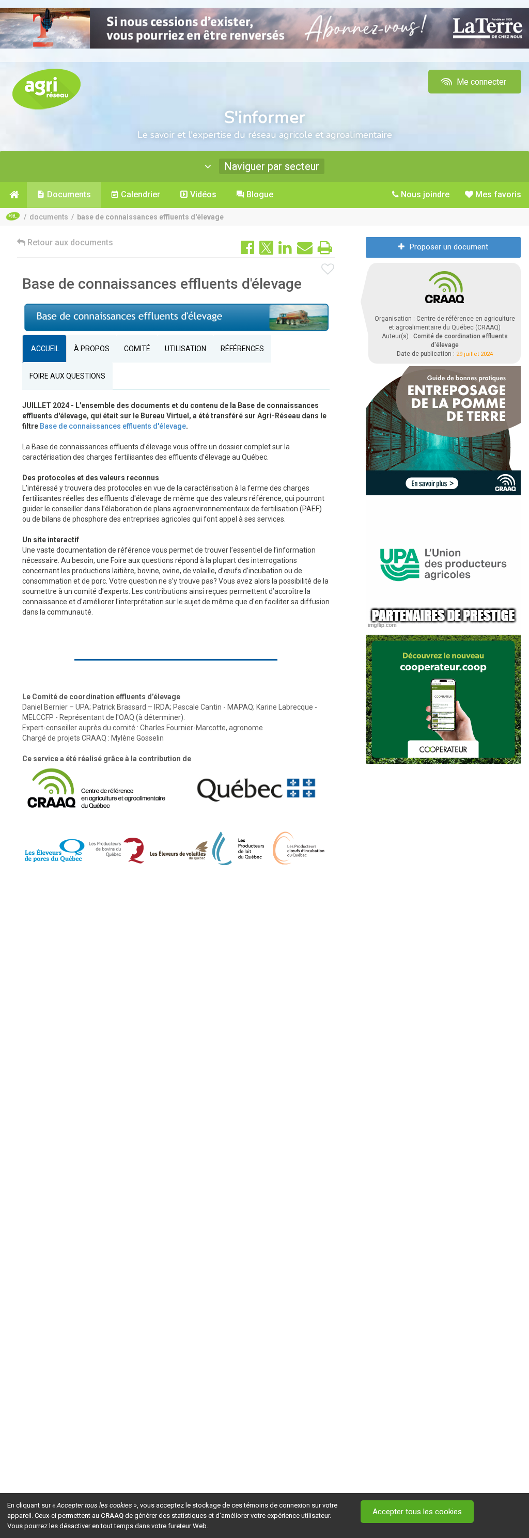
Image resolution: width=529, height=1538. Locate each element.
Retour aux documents (69, 242)
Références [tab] (242, 348)
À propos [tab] (92, 348)
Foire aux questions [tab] (67, 376)
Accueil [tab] (44, 348)
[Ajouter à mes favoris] (328, 269)
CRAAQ (112, 1515)
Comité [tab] (137, 348)
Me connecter (480, 82)
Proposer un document (449, 247)
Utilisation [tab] (185, 348)
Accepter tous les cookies (417, 1511)
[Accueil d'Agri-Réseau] (46, 89)
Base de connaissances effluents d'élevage (113, 426)
